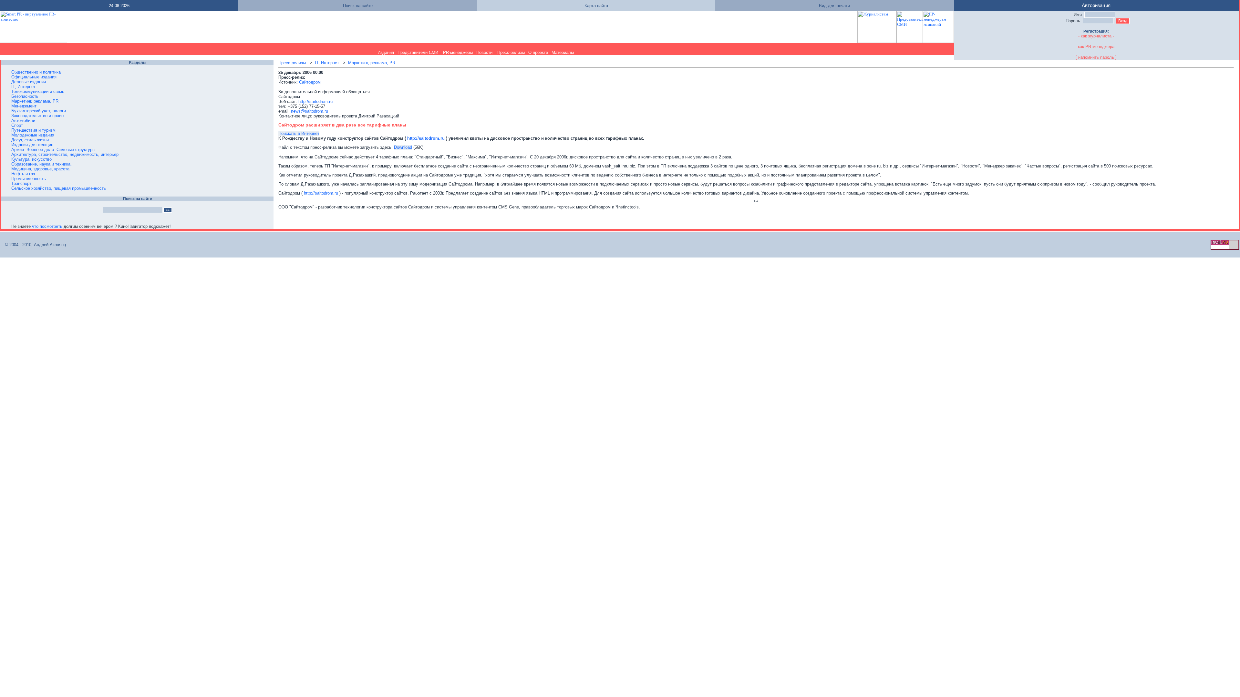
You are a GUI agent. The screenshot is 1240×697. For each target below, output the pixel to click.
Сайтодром (310, 82)
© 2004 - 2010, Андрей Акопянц (33, 244)
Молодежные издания (32, 135)
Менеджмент (23, 106)
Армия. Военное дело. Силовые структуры (53, 149)
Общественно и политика (36, 72)
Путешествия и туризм (33, 130)
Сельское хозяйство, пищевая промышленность (58, 188)
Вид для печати (834, 5)
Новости (484, 52)
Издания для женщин (32, 144)
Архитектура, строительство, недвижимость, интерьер (65, 154)
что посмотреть (47, 226)
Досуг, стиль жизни (30, 139)
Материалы (563, 52)
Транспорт (21, 183)
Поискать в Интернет (298, 133)
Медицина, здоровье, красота (40, 169)
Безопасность (24, 96)
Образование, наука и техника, (41, 164)
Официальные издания (34, 77)
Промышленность (28, 178)
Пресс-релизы (511, 52)
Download (403, 147)
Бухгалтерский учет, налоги (38, 110)
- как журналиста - (1096, 36)
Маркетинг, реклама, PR (34, 101)
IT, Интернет (23, 86)
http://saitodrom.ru (315, 101)
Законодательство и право (37, 115)
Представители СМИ (418, 52)
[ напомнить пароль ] (1096, 57)
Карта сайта (596, 5)
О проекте (538, 52)
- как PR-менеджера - (1096, 46)
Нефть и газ (23, 173)
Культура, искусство (31, 159)
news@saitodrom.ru (309, 111)
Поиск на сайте (358, 5)
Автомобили (23, 120)
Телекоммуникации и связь (37, 91)
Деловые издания (28, 81)
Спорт (17, 125)
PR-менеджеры (458, 52)
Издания (385, 52)
